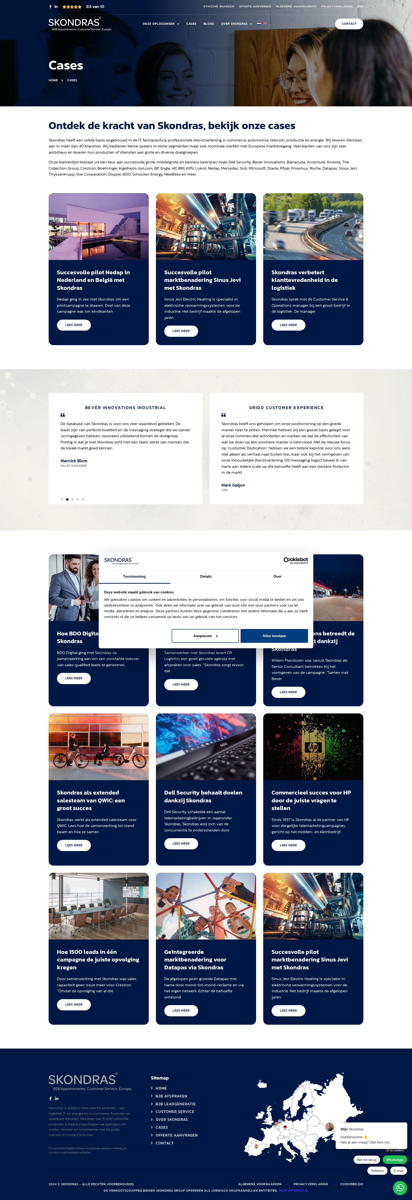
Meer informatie (293, 1190)
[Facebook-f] (50, 6)
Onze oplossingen (159, 23)
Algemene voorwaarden (296, 7)
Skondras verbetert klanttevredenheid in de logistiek (305, 280)
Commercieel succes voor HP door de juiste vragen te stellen (311, 800)
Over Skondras (234, 23)
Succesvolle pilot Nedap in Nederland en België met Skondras (93, 280)
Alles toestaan (274, 636)
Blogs (209, 23)
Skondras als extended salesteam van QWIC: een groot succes (91, 800)
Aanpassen (202, 636)
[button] (62, 499)
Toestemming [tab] (134, 576)
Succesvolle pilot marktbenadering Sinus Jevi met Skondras (202, 280)
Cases (191, 23)
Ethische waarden (219, 7)
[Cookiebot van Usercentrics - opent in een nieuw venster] (287, 560)
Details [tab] (206, 576)
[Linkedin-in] (56, 6)
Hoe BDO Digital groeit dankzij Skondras (98, 637)
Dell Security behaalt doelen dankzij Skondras (203, 796)
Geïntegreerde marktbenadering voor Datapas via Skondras (195, 959)
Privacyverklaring (337, 7)
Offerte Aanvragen (255, 7)
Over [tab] (277, 576)
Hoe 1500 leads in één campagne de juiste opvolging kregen (98, 959)
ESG (360, 7)
